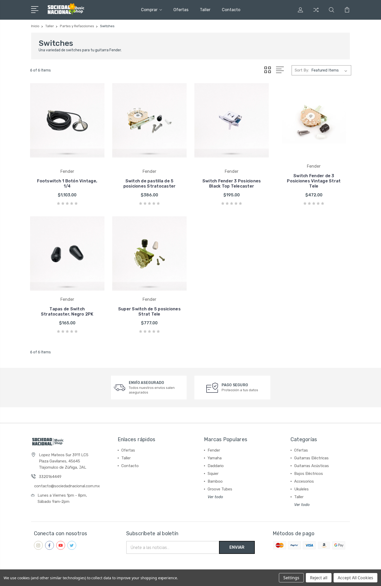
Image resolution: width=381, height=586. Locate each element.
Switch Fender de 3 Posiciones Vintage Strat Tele (314, 181)
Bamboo (215, 481)
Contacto (231, 9)
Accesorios (304, 481)
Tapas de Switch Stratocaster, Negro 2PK (67, 311)
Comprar (149, 9)
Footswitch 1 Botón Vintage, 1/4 (67, 183)
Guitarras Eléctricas (311, 458)
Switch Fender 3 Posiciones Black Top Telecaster (231, 183)
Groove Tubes (220, 489)
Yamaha (215, 458)
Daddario (216, 465)
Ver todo (215, 497)
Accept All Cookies (355, 578)
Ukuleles (301, 489)
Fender (214, 450)
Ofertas (180, 9)
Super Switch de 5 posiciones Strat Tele (149, 311)
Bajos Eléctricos (308, 473)
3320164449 (50, 476)
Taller (205, 9)
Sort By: (302, 70)
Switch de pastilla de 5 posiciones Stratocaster (149, 183)
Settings (291, 578)
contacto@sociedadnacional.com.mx (67, 486)
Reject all (318, 578)
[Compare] (316, 13)
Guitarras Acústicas (311, 465)
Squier (213, 473)
